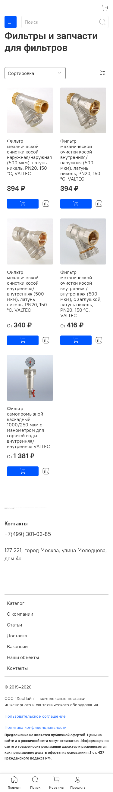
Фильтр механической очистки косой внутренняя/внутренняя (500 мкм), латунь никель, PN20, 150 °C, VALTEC (27, 291)
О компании (20, 614)
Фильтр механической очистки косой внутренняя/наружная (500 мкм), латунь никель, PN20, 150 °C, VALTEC (80, 160)
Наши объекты (23, 657)
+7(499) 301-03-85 (28, 534)
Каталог (15, 603)
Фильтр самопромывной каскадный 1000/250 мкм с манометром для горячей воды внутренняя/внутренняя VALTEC (28, 427)
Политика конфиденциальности (36, 727)
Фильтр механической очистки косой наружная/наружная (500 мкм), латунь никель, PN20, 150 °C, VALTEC (29, 157)
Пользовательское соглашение (35, 716)
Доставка (17, 636)
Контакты (17, 668)
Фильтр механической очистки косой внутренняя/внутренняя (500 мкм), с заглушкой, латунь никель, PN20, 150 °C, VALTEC (81, 293)
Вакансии (17, 646)
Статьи (14, 625)
